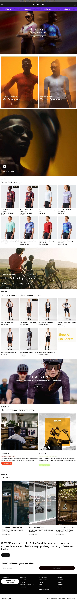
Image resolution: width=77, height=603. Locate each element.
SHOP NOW (38, 386)
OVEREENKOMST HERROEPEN (10, 581)
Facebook (60, 584)
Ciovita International (53, 598)
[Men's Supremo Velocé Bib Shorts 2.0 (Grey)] (29, 339)
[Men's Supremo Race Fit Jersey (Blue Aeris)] (29, 227)
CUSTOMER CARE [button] (43, 577)
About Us (22, 582)
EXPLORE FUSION (44, 465)
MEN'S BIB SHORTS (9, 283)
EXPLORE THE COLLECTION (38, 37)
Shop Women (46, 104)
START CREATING (7, 463)
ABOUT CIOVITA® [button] (24, 577)
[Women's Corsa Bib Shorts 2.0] (48, 309)
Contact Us (23, 587)
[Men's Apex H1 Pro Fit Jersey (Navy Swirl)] (67, 227)
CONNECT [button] (60, 577)
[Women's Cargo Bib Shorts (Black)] (48, 339)
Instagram (60, 579)
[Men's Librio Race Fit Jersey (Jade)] (10, 227)
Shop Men (7, 104)
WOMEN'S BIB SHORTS (24, 283)
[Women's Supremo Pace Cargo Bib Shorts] (67, 309)
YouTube (60, 587)
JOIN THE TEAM (57, 568)
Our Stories (23, 579)
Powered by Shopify (71, 598)
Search (63, 598)
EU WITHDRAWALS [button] (5, 577)
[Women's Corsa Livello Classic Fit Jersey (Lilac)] (67, 196)
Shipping (41, 584)
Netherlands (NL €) (7, 598)
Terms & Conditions (44, 589)
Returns (41, 582)
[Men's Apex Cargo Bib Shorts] (10, 339)
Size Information (43, 579)
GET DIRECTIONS (6, 534)
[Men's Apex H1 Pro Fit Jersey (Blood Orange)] (48, 227)
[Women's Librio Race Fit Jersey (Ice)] (48, 196)
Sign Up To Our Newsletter (27, 584)
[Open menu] (3, 4)
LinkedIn (60, 582)
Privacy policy (42, 587)
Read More (6, 555)
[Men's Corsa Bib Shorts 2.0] (10, 309)
